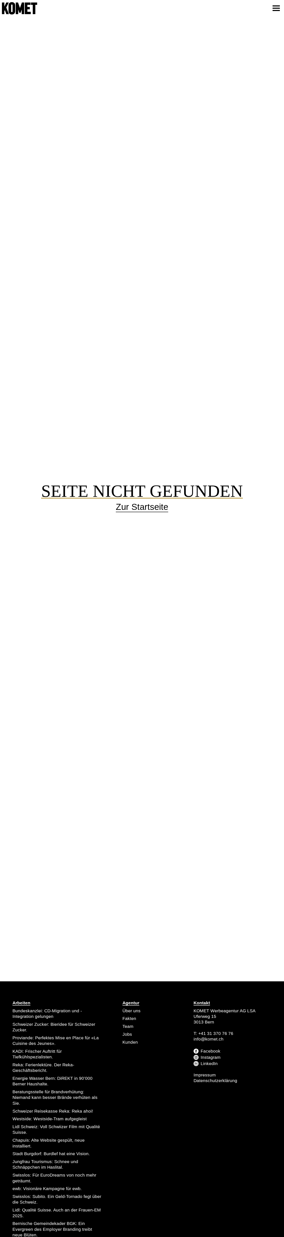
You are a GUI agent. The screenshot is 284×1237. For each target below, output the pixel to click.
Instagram (211, 1057)
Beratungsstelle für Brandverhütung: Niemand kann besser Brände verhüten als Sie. (55, 1097)
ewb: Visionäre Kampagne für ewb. (47, 1188)
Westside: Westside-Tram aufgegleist (49, 1118)
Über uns (131, 1010)
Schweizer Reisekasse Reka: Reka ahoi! (52, 1111)
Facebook (210, 1051)
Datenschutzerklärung (215, 1080)
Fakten (129, 1018)
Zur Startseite (142, 507)
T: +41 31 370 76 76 (213, 1033)
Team (127, 1026)
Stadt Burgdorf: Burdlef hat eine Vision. (51, 1153)
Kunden (130, 1042)
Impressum (205, 1075)
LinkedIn (209, 1063)
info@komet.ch (208, 1039)
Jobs (127, 1034)
